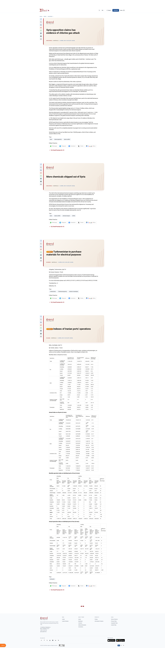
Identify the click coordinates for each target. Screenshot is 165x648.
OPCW (73, 215)
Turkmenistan (53, 291)
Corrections (80, 626)
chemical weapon (66, 215)
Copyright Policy (114, 623)
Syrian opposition (58, 139)
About (79, 619)
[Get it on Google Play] (120, 640)
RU (123, 645)
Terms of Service (114, 619)
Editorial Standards (82, 625)
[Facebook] (44, 640)
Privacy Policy (114, 621)
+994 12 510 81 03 (43, 630)
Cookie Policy (113, 625)
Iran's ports (52, 579)
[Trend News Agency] (43, 618)
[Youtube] (50, 640)
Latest (63, 619)
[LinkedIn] (55, 640)
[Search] (99, 10)
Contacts (80, 623)
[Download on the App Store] (111, 640)
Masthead (80, 621)
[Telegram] (53, 640)
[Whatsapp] (41, 640)
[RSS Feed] (58, 640)
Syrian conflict (67, 139)
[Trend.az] (44, 10)
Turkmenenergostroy (62, 291)
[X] (47, 640)
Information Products (99, 621)
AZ (121, 645)
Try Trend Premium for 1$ (57, 150)
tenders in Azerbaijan (73, 291)
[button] (41, 19)
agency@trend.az (43, 631)
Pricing (96, 619)
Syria (51, 139)
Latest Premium (65, 621)
